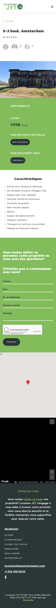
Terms (42, 482)
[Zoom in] (52, 472)
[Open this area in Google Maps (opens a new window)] (5, 481)
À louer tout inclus (16, 544)
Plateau (10, 37)
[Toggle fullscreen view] (52, 421)
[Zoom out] (52, 477)
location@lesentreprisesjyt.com (25, 565)
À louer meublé (13, 540)
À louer (9, 535)
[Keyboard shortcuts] (16, 482)
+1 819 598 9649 (15, 571)
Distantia (28, 600)
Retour (9, 21)
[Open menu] (52, 7)
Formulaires (11, 549)
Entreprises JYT (14, 558)
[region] (28, 450)
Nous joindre (12, 553)
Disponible (17, 160)
